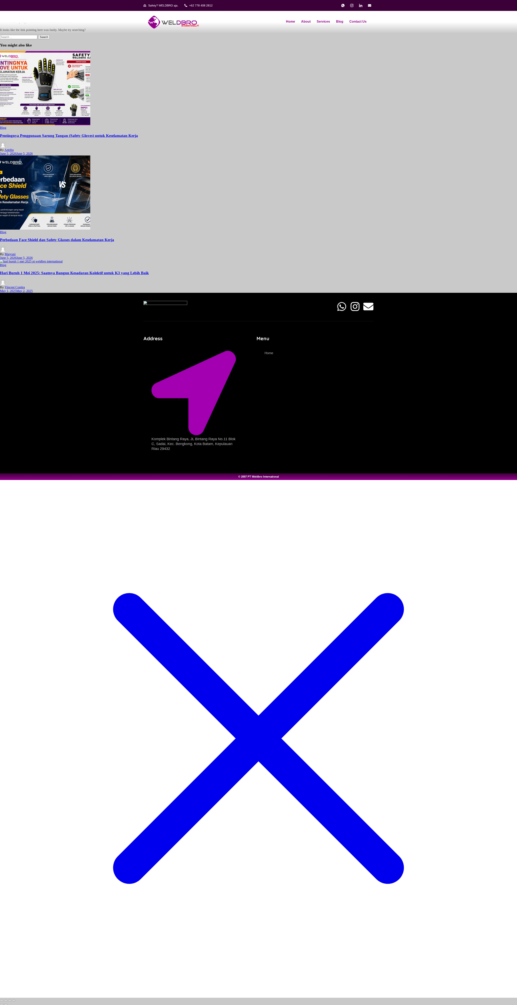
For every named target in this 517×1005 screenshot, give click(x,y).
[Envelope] (368, 306)
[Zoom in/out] (1, 1000)
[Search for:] (19, 37)
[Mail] (370, 5)
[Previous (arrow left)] (1, 1004)
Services (323, 21)
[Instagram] (352, 5)
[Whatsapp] (341, 306)
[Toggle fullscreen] (5, 1000)
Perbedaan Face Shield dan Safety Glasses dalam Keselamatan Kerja (57, 240)
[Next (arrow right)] (5, 1004)
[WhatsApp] (343, 5)
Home (290, 21)
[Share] (9, 1000)
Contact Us (358, 21)
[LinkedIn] (361, 5)
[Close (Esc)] (13, 1000)
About (306, 21)
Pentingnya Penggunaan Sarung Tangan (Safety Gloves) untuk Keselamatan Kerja (69, 135)
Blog (339, 21)
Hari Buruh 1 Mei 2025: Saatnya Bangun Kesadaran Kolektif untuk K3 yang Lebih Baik (74, 273)
